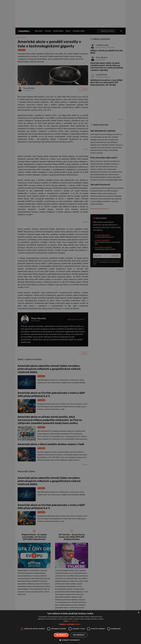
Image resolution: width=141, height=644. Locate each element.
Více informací (73, 621)
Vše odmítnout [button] (79, 635)
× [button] (138, 612)
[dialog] (70, 627)
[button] (70, 624)
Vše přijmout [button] (61, 635)
